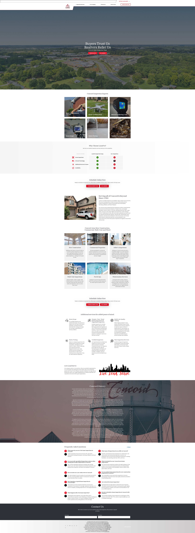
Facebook (65, 526)
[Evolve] (128, 526)
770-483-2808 (106, 522)
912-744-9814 (105, 530)
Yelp (65, 528)
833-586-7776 (107, 526)
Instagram (74, 526)
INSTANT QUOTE (93, 53)
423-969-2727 (107, 531)
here (110, 498)
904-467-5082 (109, 527)
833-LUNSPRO (103, 53)
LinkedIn (72, 526)
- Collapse (129, 447)
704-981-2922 (106, 523)
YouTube (70, 526)
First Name (67, 515)
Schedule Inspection (125, 4)
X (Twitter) (68, 526)
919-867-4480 (107, 529)
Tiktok (77, 526)
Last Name (100, 515)
